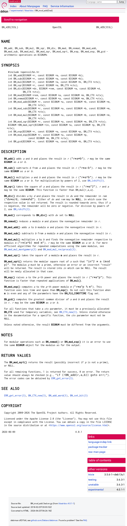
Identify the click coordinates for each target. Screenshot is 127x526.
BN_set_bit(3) (79, 395)
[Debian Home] (4, 6)
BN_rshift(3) (22, 209)
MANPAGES (14, 1)
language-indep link (100, 442)
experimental (17, 10)
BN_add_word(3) (58, 395)
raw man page (96, 451)
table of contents (100, 460)
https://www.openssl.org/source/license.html (79, 425)
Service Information (62, 6)
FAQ (45, 6)
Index (13, 6)
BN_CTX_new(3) (68, 312)
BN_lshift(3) (96, 180)
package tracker (97, 446)
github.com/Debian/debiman (44, 520)
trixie (91, 474)
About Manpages (30, 6)
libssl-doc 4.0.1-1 (66, 503)
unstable (93, 484)
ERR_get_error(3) (62, 378)
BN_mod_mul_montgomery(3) (20, 249)
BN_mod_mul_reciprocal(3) (59, 249)
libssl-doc (29, 10)
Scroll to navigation (15, 19)
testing (92, 479)
